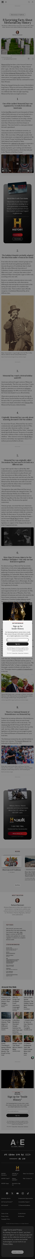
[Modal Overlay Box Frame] (17, 629)
